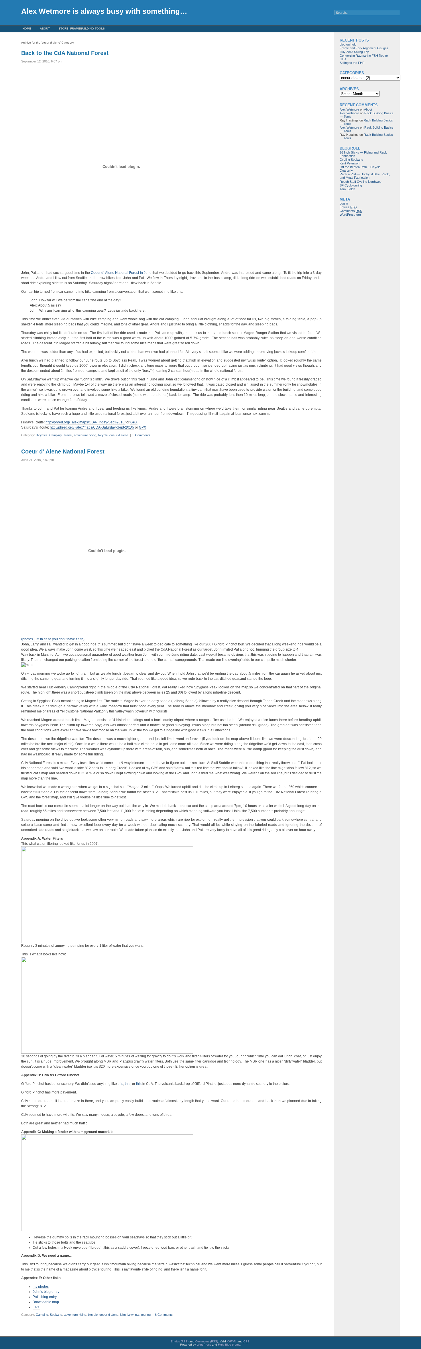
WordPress (204, 1344)
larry (130, 1314)
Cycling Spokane (351, 159)
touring (146, 1314)
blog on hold (348, 44)
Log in (344, 203)
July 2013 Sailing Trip (354, 52)
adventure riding (85, 435)
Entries (348, 207)
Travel (67, 435)
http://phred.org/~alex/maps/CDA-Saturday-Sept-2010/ (92, 427)
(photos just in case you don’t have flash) (52, 639)
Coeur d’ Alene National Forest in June (121, 273)
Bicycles (42, 435)
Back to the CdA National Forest (65, 53)
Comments (351, 211)
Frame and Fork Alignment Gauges (364, 48)
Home (27, 28)
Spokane (56, 1314)
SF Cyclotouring (351, 185)
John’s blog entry (46, 1292)
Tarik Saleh (347, 189)
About (45, 28)
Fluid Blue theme (229, 1344)
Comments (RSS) (206, 1341)
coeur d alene (118, 435)
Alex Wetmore (349, 109)
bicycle (103, 435)
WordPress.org (350, 214)
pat (137, 1314)
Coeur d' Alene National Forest (63, 451)
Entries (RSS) (179, 1341)
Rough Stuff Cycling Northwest (361, 181)
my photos (41, 1287)
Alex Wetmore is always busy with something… (104, 11)
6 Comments (164, 1314)
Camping (55, 435)
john (123, 1314)
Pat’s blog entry (45, 1297)
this (120, 1084)
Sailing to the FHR (352, 62)
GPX (133, 422)
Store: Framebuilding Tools (81, 28)
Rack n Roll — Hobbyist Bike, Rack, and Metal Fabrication (365, 175)
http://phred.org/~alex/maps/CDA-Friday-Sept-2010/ (85, 422)
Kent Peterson (349, 163)
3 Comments (141, 435)
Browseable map (46, 1302)
